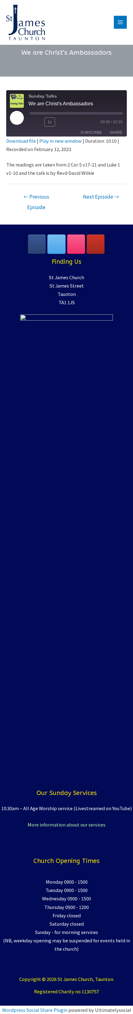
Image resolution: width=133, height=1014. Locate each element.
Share (115, 132)
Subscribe (91, 132)
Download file (21, 140)
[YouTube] (96, 244)
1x (50, 122)
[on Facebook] (37, 244)
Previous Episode (36, 198)
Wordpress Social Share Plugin (35, 1010)
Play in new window (60, 140)
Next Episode (101, 196)
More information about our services (66, 824)
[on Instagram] (76, 244)
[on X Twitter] (56, 244)
